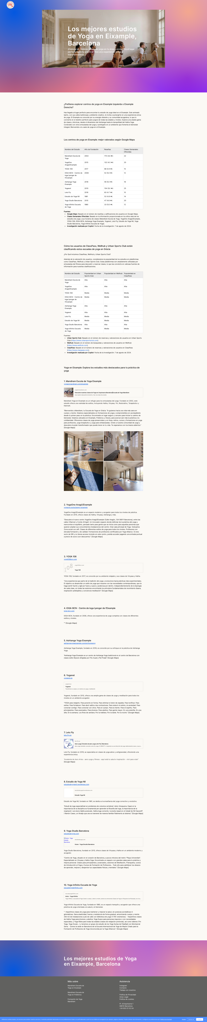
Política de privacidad (166, 1019)
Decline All (191, 1019)
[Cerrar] (205, 1019)
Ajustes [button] (184, 1019)
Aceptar (200, 1019)
